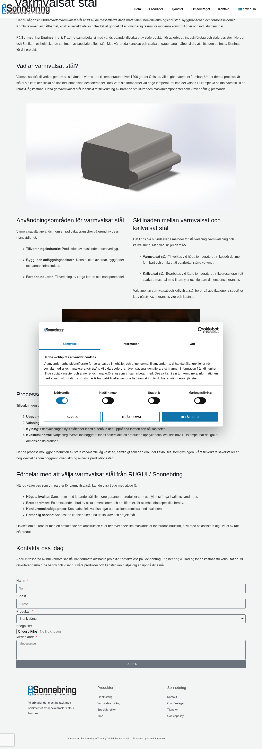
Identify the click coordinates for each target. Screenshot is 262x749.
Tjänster (177, 9)
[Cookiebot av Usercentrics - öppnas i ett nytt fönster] (201, 330)
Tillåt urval (131, 417)
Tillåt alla (190, 417)
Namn (21, 580)
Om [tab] (192, 343)
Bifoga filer (24, 626)
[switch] (108, 400)
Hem (137, 9)
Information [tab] (131, 343)
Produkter (156, 9)
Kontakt (223, 9)
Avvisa (72, 417)
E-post (21, 596)
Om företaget (200, 9)
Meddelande (25, 637)
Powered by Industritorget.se (149, 738)
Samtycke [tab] (70, 343)
